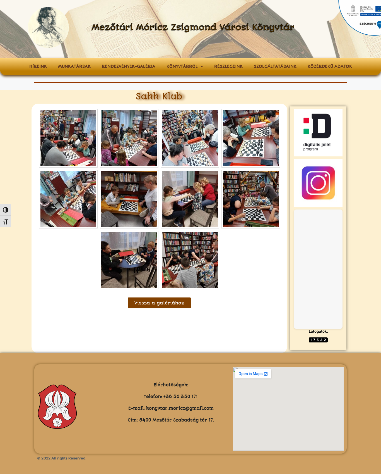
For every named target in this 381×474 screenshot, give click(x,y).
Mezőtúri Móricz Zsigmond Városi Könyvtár (193, 27)
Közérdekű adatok (330, 66)
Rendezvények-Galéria (128, 66)
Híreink (38, 66)
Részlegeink (228, 66)
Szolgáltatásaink (275, 66)
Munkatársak (74, 66)
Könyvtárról (182, 66)
